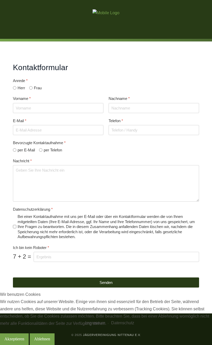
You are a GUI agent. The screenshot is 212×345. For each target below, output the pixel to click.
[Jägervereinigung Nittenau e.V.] (106, 13)
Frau (38, 88)
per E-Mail (26, 150)
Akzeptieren (14, 339)
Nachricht (22, 160)
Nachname (119, 98)
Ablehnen (42, 339)
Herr (21, 88)
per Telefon (53, 150)
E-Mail (19, 120)
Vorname (22, 98)
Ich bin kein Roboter (31, 247)
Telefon (116, 120)
